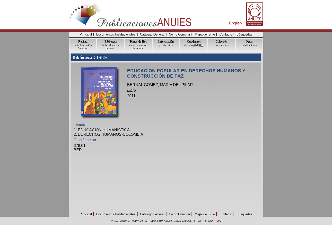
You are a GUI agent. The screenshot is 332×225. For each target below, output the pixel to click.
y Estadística (166, 43)
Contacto (225, 34)
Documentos (221, 43)
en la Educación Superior (138, 44)
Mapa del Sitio (205, 34)
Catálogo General (152, 34)
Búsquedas (244, 34)
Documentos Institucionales (115, 34)
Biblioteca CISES (89, 57)
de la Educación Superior (83, 44)
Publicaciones (249, 43)
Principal (86, 34)
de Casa (193, 43)
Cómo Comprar (179, 34)
